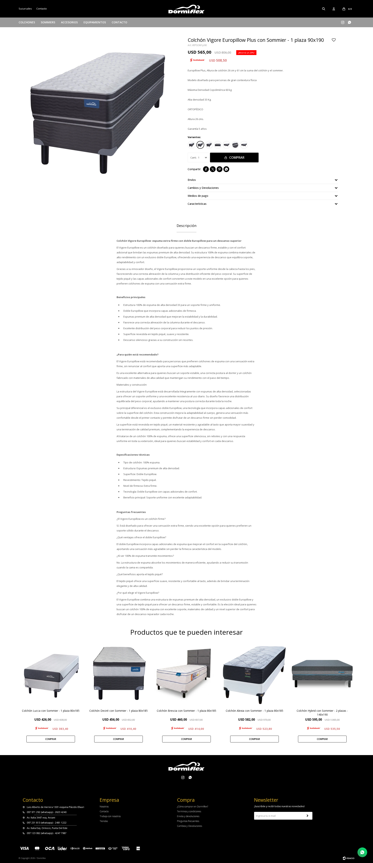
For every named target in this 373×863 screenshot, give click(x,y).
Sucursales (25, 8)
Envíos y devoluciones (188, 816)
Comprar (236, 157)
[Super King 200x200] (244, 145)
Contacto (119, 22)
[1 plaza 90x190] (200, 145)
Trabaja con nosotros (110, 816)
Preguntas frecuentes (188, 821)
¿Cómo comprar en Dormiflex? (192, 806)
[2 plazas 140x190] (218, 145)
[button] (324, 9)
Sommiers (48, 22)
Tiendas (104, 821)
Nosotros (104, 806)
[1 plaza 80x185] (191, 145)
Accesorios (69, 22)
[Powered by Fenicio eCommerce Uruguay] (348, 858)
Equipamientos (95, 22)
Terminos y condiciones (189, 811)
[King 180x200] (235, 145)
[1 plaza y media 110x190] (209, 145)
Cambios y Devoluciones (189, 826)
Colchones (27, 22)
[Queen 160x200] (226, 145)
